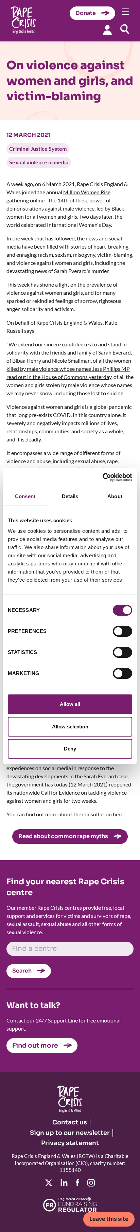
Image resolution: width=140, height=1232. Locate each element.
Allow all (70, 704)
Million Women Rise (86, 192)
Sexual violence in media (38, 162)
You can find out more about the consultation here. (65, 814)
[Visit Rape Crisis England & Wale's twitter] (48, 1182)
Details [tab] (70, 496)
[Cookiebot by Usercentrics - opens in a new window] (102, 477)
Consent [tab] (25, 496)
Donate (85, 13)
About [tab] (114, 496)
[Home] (23, 20)
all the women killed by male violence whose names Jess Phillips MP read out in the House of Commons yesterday (68, 368)
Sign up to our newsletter (70, 1133)
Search (22, 970)
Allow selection (70, 726)
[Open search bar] (124, 29)
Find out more (35, 1045)
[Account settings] (107, 29)
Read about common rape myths (63, 836)
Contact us (69, 1122)
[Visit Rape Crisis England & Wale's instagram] (91, 1182)
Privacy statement (70, 1143)
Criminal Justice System (38, 148)
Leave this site (108, 1218)
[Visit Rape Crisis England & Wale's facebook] (77, 1182)
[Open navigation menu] (125, 11)
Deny (70, 748)
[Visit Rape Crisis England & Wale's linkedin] (64, 1182)
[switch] (122, 631)
